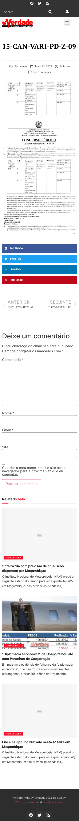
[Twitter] (39, 3)
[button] (67, 22)
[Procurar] (50, 12)
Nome (8, 413)
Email (7, 430)
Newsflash (13, 557)
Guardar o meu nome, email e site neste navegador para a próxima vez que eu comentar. (34, 471)
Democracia (14, 645)
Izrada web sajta (53, 802)
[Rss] (47, 3)
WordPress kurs (25, 802)
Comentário (13, 359)
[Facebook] (31, 3)
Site (5, 447)
